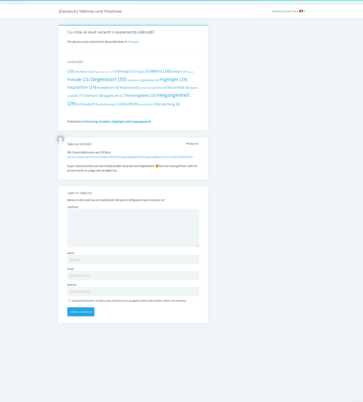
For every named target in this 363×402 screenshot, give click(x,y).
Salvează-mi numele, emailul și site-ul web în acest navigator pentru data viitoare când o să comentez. (129, 300)
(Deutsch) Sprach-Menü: (285, 11)
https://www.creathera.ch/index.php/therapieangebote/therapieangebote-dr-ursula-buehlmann (130, 157)
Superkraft (113, 95)
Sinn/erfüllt (178, 87)
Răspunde (194, 143)
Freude (78, 79)
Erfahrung (123, 71)
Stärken (93, 95)
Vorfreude (86, 104)
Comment (72, 207)
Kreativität (129, 87)
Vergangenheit (140, 121)
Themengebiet (139, 95)
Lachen (145, 87)
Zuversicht (145, 104)
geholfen (150, 80)
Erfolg (140, 71)
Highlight (174, 79)
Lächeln (158, 88)
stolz (77, 95)
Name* (71, 253)
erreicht (179, 71)
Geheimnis (134, 80)
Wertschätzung (107, 104)
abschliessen (84, 71)
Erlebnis (158, 71)
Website (72, 284)
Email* (70, 269)
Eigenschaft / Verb (103, 72)
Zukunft (128, 103)
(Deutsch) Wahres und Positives (90, 11)
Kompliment (108, 87)
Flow (190, 72)
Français (133, 41)
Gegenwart (109, 79)
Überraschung (166, 104)
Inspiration (81, 87)
